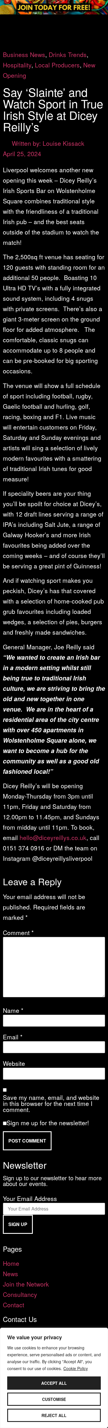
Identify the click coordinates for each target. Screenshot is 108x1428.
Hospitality (17, 64)
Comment (18, 933)
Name (13, 1010)
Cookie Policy (75, 1368)
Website (14, 1063)
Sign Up (17, 1224)
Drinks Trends (68, 54)
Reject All (54, 1415)
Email (12, 1037)
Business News (24, 54)
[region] (54, 1378)
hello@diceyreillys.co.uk (53, 837)
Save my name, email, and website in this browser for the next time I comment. (51, 1103)
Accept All (54, 1383)
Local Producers (57, 64)
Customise (54, 1399)
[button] (54, 22)
